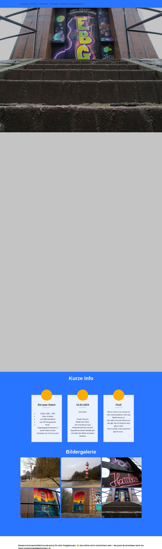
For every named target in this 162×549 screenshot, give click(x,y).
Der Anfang (24, 4)
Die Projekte (54, 4)
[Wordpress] (99, 4)
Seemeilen (55, 433)
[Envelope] (95, 4)
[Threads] (107, 4)
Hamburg (33, 4)
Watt (46, 430)
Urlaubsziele (43, 4)
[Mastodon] (103, 4)
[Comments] (111, 4)
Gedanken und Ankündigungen (72, 4)
